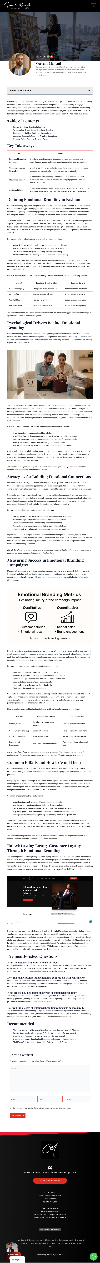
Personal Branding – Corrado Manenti (49, 931)
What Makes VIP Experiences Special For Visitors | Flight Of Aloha (40, 1042)
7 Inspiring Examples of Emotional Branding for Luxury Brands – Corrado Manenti (46, 1030)
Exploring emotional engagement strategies (35, 212)
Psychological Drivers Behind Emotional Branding (33, 130)
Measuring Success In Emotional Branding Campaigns (35, 136)
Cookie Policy (55, 1229)
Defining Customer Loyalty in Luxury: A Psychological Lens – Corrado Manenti (44, 1033)
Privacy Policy (44, 1229)
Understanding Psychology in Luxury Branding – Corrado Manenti (39, 1036)
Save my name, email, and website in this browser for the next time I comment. (42, 1108)
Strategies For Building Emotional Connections (32, 133)
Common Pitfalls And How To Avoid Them (30, 139)
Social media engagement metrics (46, 574)
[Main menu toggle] (93, 5)
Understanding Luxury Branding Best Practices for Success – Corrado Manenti (44, 1039)
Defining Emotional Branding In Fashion (29, 127)
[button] (89, 91)
